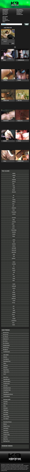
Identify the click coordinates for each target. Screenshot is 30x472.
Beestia (4, 17)
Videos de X (5, 371)
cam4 (15, 300)
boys (15, 278)
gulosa (14, 181)
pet (14, 290)
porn (14, 223)
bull (14, 256)
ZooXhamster (20, 14)
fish (14, 241)
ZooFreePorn (6, 396)
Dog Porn (5, 365)
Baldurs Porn (6, 426)
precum (5, 41)
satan (15, 261)
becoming (15, 230)
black (14, 189)
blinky (14, 294)
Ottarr (4, 21)
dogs (14, 236)
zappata (14, 179)
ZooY (4, 374)
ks (14, 266)
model (14, 318)
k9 (14, 195)
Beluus (4, 424)
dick (15, 316)
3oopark (4, 436)
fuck (14, 322)
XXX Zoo (5, 403)
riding (14, 292)
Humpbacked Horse (7, 394)
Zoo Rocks (5, 12)
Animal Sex (5, 10)
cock (14, 228)
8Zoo (4, 405)
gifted (14, 312)
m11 (14, 272)
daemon (14, 191)
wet (15, 306)
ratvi (14, 177)
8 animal (18, 5)
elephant (15, 207)
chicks (14, 214)
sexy (14, 203)
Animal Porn (5, 9)
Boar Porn (5, 377)
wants (14, 288)
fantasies (15, 212)
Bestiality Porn (6, 20)
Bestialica (5, 414)
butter (14, 234)
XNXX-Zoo (5, 410)
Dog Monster (6, 379)
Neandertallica (6, 381)
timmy (14, 199)
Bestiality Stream (7, 421)
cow (14, 276)
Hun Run (5, 385)
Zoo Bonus (5, 19)
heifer (15, 284)
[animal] (14, 248)
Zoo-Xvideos (20, 9)
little (15, 280)
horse (14, 314)
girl (15, 205)
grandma (15, 252)
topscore (15, 250)
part (14, 183)
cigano (14, 296)
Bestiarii (4, 367)
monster (14, 217)
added (14, 175)
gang (15, 239)
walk (15, 187)
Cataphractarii (20, 10)
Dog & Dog (5, 369)
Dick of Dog (5, 416)
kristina (14, 232)
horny (14, 302)
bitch (14, 324)
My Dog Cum (6, 441)
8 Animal (5, 408)
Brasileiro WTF (6, 399)
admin (14, 173)
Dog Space (5, 392)
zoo (14, 274)
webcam (15, 298)
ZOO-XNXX (5, 16)
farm (15, 209)
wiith (15, 310)
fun (15, 308)
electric (14, 243)
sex (14, 197)
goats (15, 270)
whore (14, 246)
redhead (14, 286)
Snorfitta (5, 401)
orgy (15, 185)
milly (14, 219)
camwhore (14, 320)
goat (15, 254)
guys (14, 268)
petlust (14, 258)
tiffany (14, 201)
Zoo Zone (5, 14)
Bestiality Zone (6, 387)
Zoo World (5, 418)
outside (14, 264)
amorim (14, 221)
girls (15, 225)
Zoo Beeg (5, 412)
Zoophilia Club (6, 390)
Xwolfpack (19, 13)
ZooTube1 (5, 428)
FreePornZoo (6, 383)
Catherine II (5, 13)
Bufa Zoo (5, 438)
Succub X (5, 430)
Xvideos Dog (6, 434)
